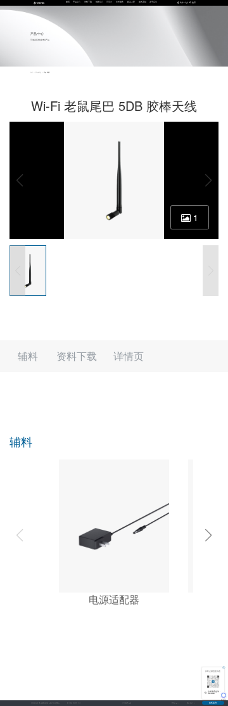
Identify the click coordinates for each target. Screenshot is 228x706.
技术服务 (120, 2)
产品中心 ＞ (39, 73)
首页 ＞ (32, 73)
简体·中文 (184, 2)
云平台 (109, 2)
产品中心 (76, 2)
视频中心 (99, 2)
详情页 (128, 356)
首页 (68, 2)
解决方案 (131, 2)
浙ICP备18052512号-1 (73, 703)
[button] (208, 535)
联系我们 (190, 703)
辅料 (28, 356)
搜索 (194, 2)
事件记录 (174, 703)
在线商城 (142, 2)
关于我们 (153, 2)
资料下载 (88, 2)
